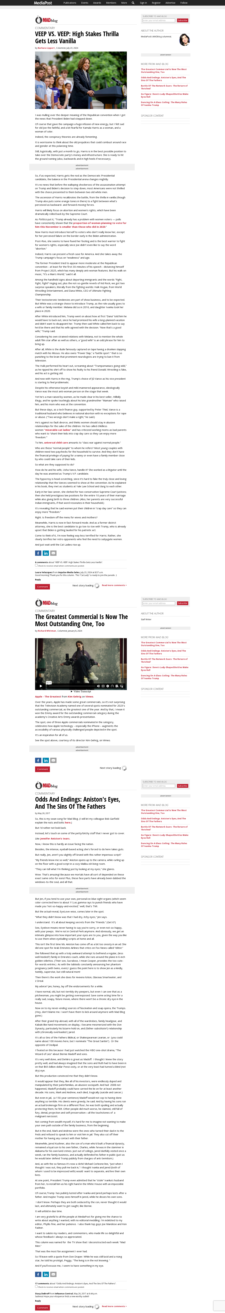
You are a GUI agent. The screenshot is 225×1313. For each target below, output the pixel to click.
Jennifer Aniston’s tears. (55, 838)
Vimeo (89, 696)
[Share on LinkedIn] (46, 553)
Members (111, 2)
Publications (69, 2)
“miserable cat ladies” (57, 429)
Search (133, 3)
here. (68, 822)
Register (156, 2)
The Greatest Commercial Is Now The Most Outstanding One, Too (164, 70)
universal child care (56, 442)
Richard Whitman (47, 630)
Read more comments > (114, 585)
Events (84, 2)
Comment (42, 586)
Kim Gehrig (74, 696)
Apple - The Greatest (48, 696)
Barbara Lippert (46, 48)
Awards (97, 2)
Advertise (170, 2)
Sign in (143, 2)
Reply (38, 579)
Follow (183, 2)
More (124, 2)
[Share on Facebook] (38, 553)
